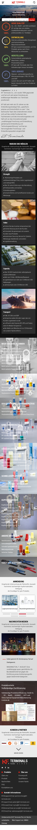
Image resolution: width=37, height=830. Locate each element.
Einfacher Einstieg (7, 489)
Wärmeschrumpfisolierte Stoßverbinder (14, 462)
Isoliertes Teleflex (7, 552)
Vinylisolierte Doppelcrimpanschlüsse (14, 408)
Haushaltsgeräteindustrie (28, 609)
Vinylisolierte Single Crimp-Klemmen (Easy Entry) (18, 393)
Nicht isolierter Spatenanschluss (12, 351)
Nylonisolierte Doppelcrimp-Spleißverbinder (16, 465)
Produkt (4, 779)
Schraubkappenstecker (9, 543)
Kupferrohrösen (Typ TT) (9, 508)
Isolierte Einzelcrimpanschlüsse (17, 379)
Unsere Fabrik (23, 782)
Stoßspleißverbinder (13, 449)
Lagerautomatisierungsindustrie (12, 609)
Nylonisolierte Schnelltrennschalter (13, 483)
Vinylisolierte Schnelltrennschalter (13, 481)
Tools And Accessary (12, 563)
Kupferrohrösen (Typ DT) (9, 522)
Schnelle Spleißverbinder (10, 546)
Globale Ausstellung (13, 659)
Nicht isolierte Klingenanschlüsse (12, 357)
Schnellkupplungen (11, 476)
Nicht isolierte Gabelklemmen (11, 348)
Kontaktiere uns (7, 788)
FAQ (3, 785)
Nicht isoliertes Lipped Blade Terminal (14, 360)
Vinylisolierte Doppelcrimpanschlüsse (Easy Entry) (18, 414)
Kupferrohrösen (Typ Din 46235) (12, 519)
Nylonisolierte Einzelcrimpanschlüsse (14, 387)
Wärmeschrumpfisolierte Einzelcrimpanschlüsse (17, 390)
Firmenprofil (22, 775)
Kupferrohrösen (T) (8, 505)
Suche (31, 20)
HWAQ (26, 820)
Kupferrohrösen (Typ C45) (10, 511)
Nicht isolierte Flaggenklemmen (12, 369)
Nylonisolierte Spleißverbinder (11, 459)
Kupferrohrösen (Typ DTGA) (10, 516)
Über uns (5, 775)
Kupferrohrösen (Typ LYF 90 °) (11, 525)
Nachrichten (6, 782)
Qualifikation (23, 779)
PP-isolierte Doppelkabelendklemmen (14, 438)
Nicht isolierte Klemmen (13, 344)
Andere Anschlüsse (11, 536)
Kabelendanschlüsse (12, 425)
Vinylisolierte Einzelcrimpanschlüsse (13, 384)
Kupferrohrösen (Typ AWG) (10, 513)
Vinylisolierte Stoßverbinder (11, 457)
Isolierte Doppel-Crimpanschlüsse (18, 403)
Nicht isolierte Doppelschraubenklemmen (15, 366)
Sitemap (4, 823)
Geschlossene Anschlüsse (10, 540)
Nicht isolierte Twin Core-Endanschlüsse (15, 432)
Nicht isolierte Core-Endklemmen (12, 429)
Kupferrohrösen (10, 500)
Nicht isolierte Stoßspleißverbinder (13, 454)
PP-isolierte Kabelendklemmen (11, 435)
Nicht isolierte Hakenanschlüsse (12, 363)
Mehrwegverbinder (8, 549)
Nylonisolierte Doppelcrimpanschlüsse (14, 411)
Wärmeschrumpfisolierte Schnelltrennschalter (16, 486)
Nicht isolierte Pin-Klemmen (11, 354)
